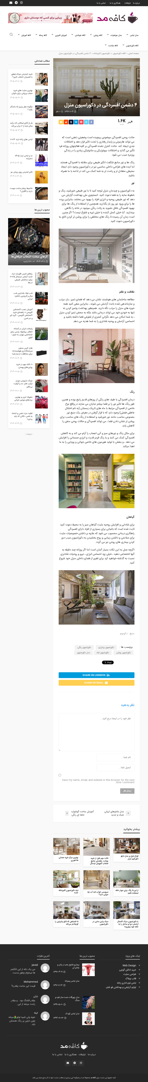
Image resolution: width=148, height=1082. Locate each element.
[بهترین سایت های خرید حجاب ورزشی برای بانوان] (41, 95)
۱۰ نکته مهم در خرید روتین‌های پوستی (24, 366)
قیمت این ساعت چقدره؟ (23, 986)
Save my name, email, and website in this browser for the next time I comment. (98, 781)
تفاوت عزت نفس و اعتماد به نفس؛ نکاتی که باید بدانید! (22, 416)
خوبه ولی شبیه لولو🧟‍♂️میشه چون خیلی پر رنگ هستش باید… (21, 1020)
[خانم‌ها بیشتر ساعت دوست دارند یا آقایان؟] (41, 193)
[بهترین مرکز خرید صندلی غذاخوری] (66, 846)
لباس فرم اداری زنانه (126, 983)
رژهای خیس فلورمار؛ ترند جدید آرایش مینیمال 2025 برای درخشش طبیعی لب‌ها (21, 278)
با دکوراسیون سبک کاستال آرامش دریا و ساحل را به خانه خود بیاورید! (127, 924)
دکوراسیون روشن (123, 652)
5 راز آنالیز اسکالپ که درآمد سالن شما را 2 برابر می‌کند (21, 125)
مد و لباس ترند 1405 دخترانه (23, 157)
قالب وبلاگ (130, 979)
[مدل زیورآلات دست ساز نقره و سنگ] (88, 1002)
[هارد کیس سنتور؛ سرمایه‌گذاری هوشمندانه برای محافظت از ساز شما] (41, 353)
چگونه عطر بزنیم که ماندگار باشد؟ (21, 108)
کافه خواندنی (80, 35)
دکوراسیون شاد (102, 652)
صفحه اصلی (133, 53)
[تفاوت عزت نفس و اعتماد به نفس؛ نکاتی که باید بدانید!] (41, 418)
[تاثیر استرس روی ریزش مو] (41, 177)
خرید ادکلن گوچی (127, 970)
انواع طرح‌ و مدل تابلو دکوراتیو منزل (129, 857)
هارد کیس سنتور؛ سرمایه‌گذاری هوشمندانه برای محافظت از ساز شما (22, 351)
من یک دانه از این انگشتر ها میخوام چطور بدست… (22, 971)
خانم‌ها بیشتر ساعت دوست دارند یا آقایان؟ (21, 190)
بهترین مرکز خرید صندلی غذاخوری (68, 859)
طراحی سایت (129, 974)
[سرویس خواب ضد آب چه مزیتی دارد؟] (96, 879)
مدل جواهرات (116, 35)
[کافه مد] (117, 17)
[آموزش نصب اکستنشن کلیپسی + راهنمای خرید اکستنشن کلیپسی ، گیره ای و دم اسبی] (41, 314)
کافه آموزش (26, 35)
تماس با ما (101, 3)
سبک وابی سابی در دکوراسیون (100, 923)
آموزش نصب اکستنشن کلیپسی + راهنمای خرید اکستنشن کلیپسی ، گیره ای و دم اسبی (21, 314)
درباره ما (136, 3)
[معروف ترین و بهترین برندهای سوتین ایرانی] (41, 402)
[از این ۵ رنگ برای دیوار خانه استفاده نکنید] (126, 879)
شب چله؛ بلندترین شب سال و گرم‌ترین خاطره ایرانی (23, 296)
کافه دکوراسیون (132, 46)
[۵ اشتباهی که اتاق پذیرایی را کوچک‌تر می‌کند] (66, 910)
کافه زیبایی (97, 35)
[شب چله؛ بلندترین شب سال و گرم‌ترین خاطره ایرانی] (41, 298)
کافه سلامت (113, 46)
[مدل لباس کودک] (88, 1018)
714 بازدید (26, 261)
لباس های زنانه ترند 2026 (21, 139)
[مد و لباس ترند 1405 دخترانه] (41, 160)
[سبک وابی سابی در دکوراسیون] (96, 910)
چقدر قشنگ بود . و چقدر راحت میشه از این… (23, 1002)
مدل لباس (134, 35)
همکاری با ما (115, 3)
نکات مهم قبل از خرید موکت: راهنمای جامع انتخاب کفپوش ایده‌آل (99, 861)
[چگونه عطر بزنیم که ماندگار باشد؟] (41, 112)
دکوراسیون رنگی (84, 647)
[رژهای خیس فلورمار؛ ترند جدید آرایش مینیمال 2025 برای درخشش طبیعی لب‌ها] (41, 278)
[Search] (11, 35)
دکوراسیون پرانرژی (106, 647)
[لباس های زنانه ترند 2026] (41, 144)
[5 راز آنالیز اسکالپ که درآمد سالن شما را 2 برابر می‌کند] (41, 128)
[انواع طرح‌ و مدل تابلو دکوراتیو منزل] (126, 846)
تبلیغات (128, 3)
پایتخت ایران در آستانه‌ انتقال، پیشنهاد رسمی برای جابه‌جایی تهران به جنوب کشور (21, 333)
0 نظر (58, 111)
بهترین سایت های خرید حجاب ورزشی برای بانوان (22, 92)
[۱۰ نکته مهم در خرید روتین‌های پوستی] (41, 369)
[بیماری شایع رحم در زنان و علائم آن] (88, 969)
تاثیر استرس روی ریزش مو (21, 172)
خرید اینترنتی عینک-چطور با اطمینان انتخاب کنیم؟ (21, 76)
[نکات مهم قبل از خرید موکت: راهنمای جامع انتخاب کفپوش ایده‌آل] (96, 847)
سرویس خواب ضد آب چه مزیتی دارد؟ (97, 893)
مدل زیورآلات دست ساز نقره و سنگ (67, 999)
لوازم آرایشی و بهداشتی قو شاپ (121, 987)
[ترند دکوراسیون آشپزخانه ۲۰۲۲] (66, 879)
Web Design (129, 966)
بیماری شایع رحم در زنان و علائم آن (68, 966)
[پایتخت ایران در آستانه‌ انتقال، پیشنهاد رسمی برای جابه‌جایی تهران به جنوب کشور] (41, 333)
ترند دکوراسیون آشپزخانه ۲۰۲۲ (68, 892)
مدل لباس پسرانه (72, 981)
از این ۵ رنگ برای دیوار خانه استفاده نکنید (127, 892)
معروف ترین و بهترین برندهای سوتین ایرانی (23, 399)
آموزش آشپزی (61, 35)
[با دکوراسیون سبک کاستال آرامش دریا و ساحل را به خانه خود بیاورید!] (126, 910)
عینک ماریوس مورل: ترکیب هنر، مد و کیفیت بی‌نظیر (23, 383)
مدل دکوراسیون (83, 652)
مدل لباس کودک (72, 1013)
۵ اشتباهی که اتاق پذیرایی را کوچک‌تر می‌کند (66, 923)
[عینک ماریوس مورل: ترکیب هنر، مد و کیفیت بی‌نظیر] (41, 385)
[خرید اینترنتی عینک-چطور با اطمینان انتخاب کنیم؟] (41, 79)
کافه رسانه (43, 35)
